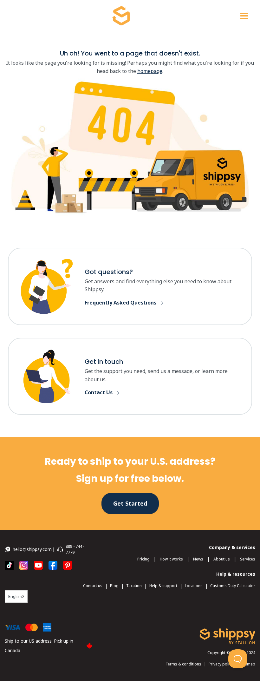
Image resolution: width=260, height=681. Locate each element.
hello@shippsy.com (32, 549)
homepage (149, 71)
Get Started (130, 503)
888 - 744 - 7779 (75, 549)
